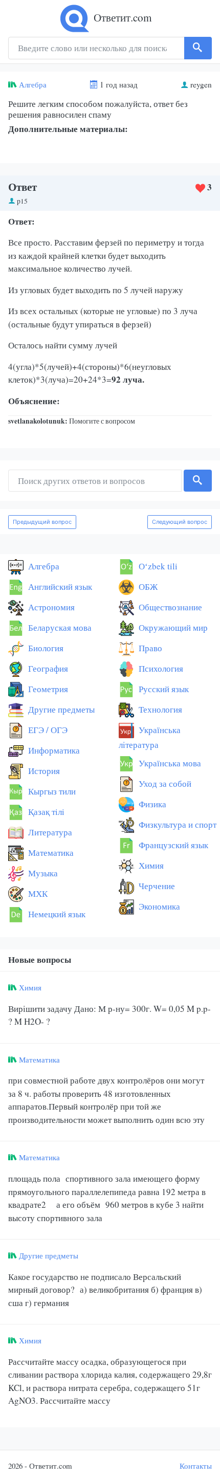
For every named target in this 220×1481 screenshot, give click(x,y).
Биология (44, 648)
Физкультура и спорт (176, 824)
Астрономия (50, 607)
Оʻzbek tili (157, 566)
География (47, 668)
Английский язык (59, 586)
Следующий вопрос (179, 521)
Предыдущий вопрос (42, 521)
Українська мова (169, 763)
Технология (159, 709)
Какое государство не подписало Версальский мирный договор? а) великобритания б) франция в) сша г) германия (105, 1290)
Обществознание (169, 607)
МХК (37, 893)
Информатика (53, 750)
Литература (49, 832)
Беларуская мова (59, 627)
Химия (150, 865)
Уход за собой (164, 783)
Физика (151, 804)
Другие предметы (60, 709)
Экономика (158, 906)
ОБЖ (147, 586)
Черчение (156, 886)
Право (149, 648)
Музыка (42, 873)
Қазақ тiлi (45, 811)
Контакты (196, 1466)
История (43, 771)
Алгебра (33, 84)
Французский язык (172, 845)
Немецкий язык (55, 914)
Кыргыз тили (51, 791)
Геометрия (47, 689)
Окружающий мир (172, 627)
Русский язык (163, 689)
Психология (160, 668)
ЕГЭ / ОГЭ (47, 730)
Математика (50, 852)
